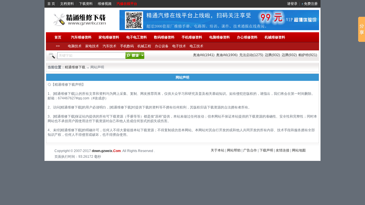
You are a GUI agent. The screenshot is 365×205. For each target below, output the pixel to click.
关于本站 (217, 150)
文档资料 (67, 4)
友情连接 (282, 150)
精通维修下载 (75, 67)
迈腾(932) (272, 55)
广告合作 (250, 150)
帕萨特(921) (308, 55)
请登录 (292, 4)
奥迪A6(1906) (227, 55)
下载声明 (266, 150)
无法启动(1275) (251, 55)
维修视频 (104, 4)
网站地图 (299, 150)
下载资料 (86, 4)
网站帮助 (234, 150)
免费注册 (311, 4)
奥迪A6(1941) (203, 55)
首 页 (51, 4)
